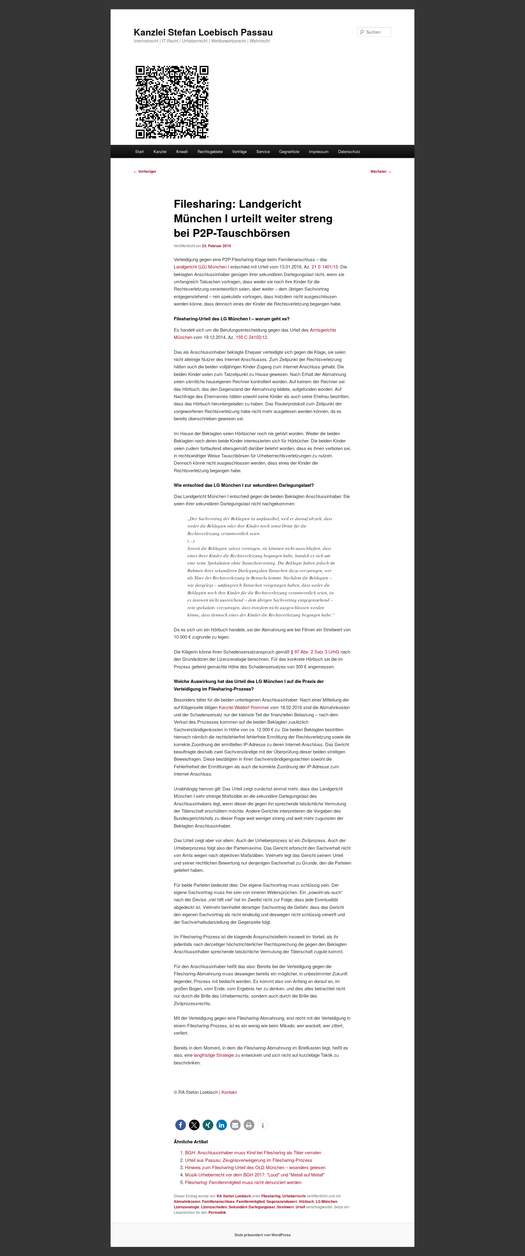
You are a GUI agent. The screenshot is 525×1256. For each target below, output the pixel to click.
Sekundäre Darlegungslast (252, 1207)
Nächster (381, 171)
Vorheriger (145, 171)
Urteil (300, 1207)
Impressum (319, 151)
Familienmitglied (250, 1201)
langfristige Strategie (214, 1055)
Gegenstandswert (281, 1201)
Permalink (217, 1212)
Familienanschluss (218, 1201)
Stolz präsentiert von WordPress (263, 1234)
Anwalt (182, 151)
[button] (180, 1125)
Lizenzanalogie (186, 1207)
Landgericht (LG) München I (201, 266)
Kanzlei (159, 151)
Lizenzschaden (214, 1207)
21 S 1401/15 (325, 266)
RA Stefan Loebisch (234, 1196)
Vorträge (239, 151)
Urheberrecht (294, 1196)
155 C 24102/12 (251, 337)
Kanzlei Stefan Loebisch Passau (203, 31)
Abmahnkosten (187, 1201)
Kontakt (229, 1092)
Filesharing (270, 1196)
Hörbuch (306, 1201)
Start (139, 151)
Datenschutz (349, 151)
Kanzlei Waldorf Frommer (244, 707)
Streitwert (285, 1207)
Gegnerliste (289, 151)
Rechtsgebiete (210, 151)
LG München (326, 1201)
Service (263, 151)
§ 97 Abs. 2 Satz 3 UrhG (315, 651)
